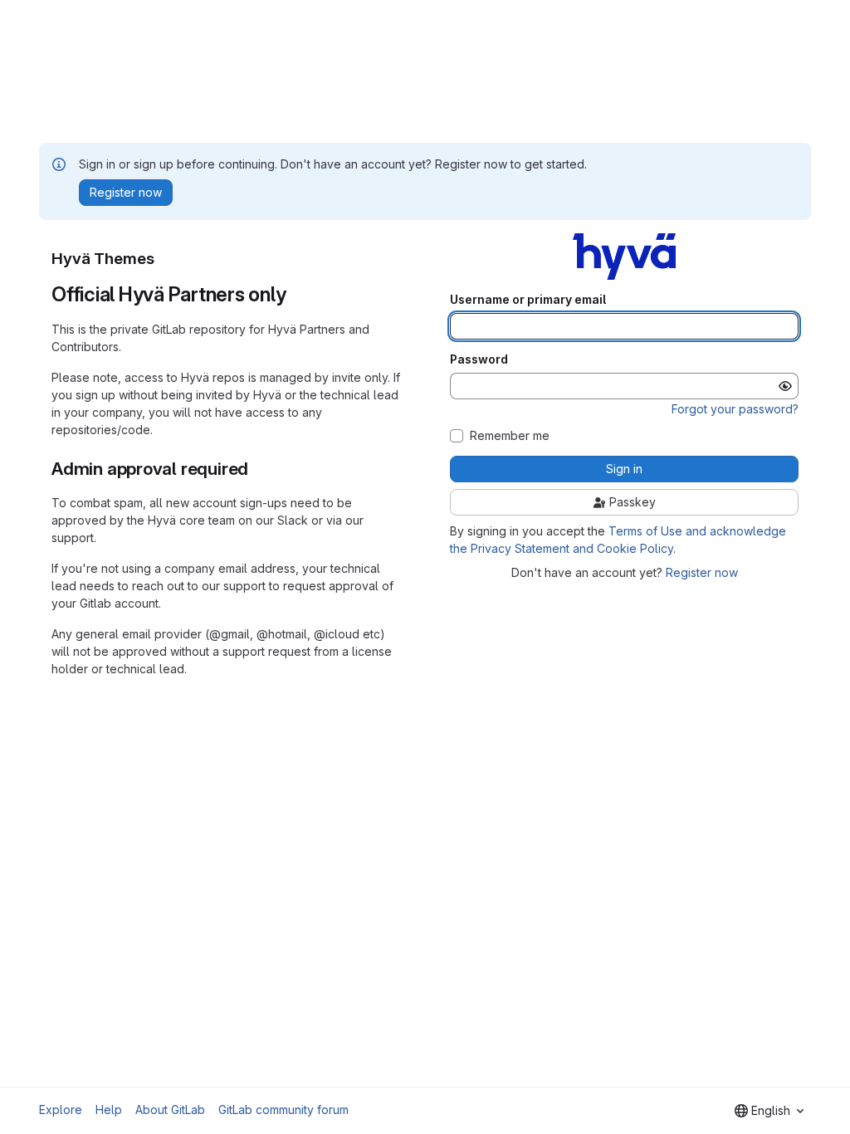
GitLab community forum (283, 1109)
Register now (702, 572)
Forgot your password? (735, 409)
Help (108, 1109)
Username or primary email (528, 299)
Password (479, 359)
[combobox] (769, 1111)
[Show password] (785, 386)
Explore (60, 1109)
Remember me (510, 435)
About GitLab (170, 1109)
